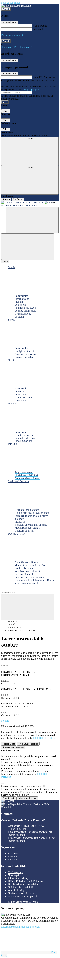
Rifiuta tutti (28, 744)
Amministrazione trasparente (23, 896)
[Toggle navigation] (27, 246)
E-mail (36, 77)
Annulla (6, 199)
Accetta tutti (13, 747)
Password (38, 29)
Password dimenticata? (13, 35)
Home (11, 621)
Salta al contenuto (10, 2)
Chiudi (6, 111)
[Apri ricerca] (32, 220)
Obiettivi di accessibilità (20, 887)
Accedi (6, 9)
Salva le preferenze (27, 798)
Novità (11, 624)
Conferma (17, 199)
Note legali (14, 875)
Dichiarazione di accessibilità (23, 884)
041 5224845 (20, 828)
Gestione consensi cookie (21, 893)
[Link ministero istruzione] (16, 5)
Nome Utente (40, 25)
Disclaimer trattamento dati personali (20, 926)
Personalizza (9, 744)
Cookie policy (15, 872)
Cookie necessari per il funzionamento (21, 786)
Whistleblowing (16, 890)
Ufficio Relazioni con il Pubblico (25, 881)
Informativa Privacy (18, 878)
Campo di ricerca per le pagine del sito (21, 588)
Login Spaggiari (31, 89)
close (5, 261)
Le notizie (13, 627)
